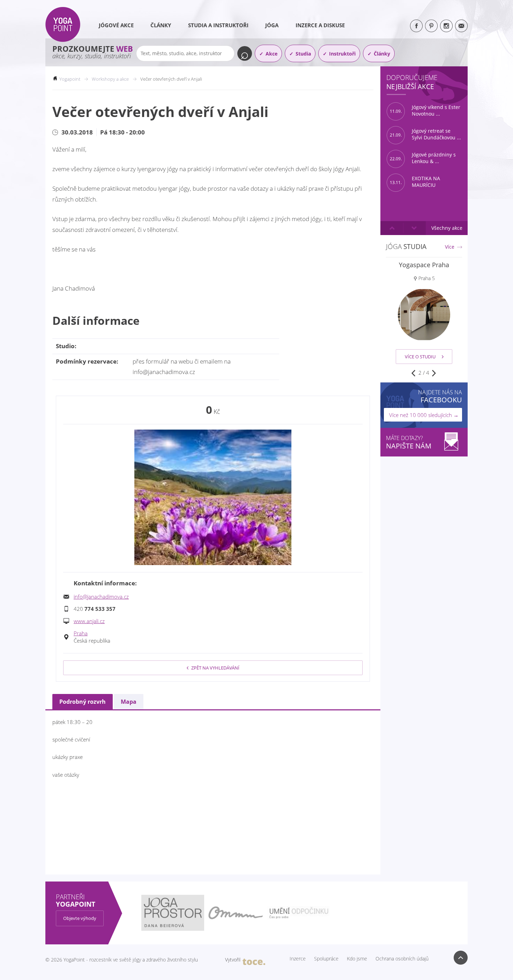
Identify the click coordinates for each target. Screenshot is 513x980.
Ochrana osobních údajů (402, 959)
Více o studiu (420, 356)
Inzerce (298, 959)
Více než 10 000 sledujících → (424, 414)
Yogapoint (69, 79)
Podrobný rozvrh (82, 701)
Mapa (128, 701)
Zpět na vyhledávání (215, 668)
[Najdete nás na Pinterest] (431, 26)
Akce (271, 53)
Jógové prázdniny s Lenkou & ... (423, 158)
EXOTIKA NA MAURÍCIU (415, 181)
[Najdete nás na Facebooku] (416, 26)
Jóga (271, 25)
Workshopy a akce (110, 79)
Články (160, 25)
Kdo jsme (357, 959)
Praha (81, 633)
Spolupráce (326, 959)
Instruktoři (342, 53)
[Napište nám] (461, 26)
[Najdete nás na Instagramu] (446, 26)
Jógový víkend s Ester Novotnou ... (425, 110)
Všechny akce (446, 228)
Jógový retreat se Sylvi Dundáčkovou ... (425, 134)
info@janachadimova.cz (101, 596)
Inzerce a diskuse (320, 25)
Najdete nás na (440, 396)
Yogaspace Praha (424, 265)
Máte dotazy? (408, 442)
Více (449, 247)
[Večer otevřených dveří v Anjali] (213, 497)
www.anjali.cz (89, 620)
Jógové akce (116, 25)
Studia (303, 53)
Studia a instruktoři (218, 25)
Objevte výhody (79, 918)
